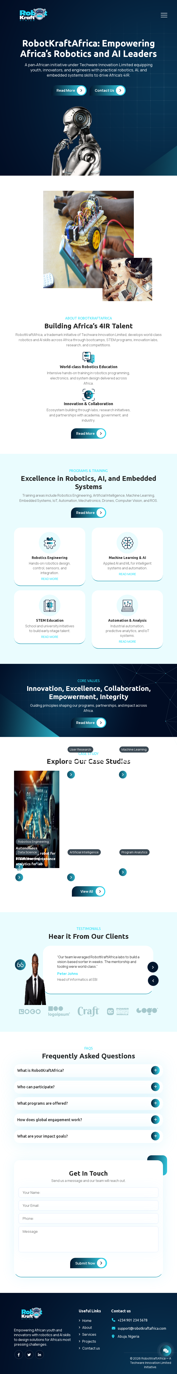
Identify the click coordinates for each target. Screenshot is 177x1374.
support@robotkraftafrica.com (142, 1328)
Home (87, 1320)
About (87, 1327)
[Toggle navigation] (164, 15)
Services (89, 1334)
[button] (152, 967)
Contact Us (104, 90)
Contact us (91, 1348)
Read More (66, 90)
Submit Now (85, 1263)
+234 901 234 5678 (132, 1320)
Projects (89, 1341)
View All (87, 891)
